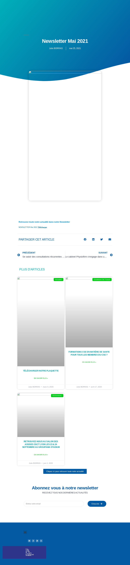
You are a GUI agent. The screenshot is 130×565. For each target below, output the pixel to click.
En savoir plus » (41, 378)
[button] (85, 239)
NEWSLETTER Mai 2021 (28, 227)
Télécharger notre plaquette (41, 371)
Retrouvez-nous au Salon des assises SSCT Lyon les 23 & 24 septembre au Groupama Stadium (41, 444)
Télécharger (42, 227)
